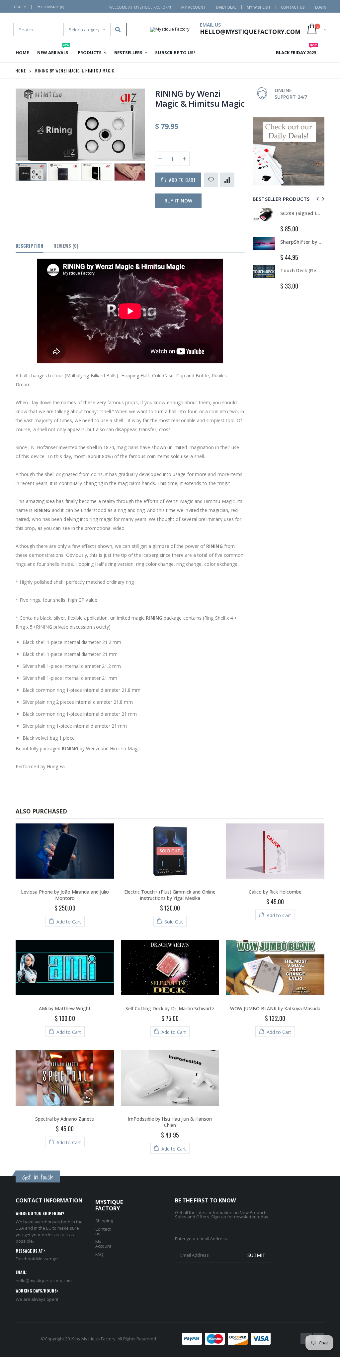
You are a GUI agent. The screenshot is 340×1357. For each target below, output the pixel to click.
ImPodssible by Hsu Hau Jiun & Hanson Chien (170, 1122)
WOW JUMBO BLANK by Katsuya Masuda (275, 1008)
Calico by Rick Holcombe (275, 892)
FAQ (99, 1254)
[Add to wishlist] (211, 180)
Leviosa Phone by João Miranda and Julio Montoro (65, 895)
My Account (193, 7)
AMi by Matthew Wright (65, 1008)
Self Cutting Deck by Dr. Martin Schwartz (170, 1008)
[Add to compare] (227, 180)
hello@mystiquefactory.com (44, 1281)
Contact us (103, 1231)
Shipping (104, 1221)
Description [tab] (29, 245)
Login (320, 7)
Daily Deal (226, 7)
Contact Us (293, 7)
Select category (84, 30)
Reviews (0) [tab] (65, 245)
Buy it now (178, 200)
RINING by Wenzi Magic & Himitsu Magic (200, 98)
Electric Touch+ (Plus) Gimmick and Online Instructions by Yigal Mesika (169, 895)
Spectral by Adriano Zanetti (64, 1119)
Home (21, 70)
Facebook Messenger (37, 1259)
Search (118, 29)
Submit (256, 1255)
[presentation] (22, 174)
